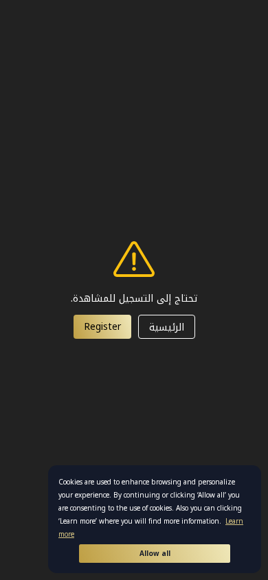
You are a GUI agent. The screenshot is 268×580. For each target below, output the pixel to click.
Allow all (154, 553)
